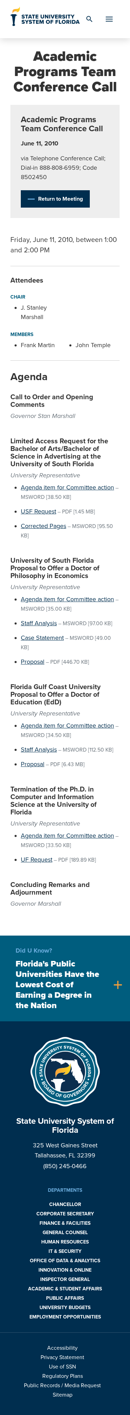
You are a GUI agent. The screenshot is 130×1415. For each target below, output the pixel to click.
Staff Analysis (39, 623)
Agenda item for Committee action (67, 487)
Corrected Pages (43, 526)
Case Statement (42, 638)
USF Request (38, 511)
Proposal (32, 661)
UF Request (36, 859)
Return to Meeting (60, 198)
